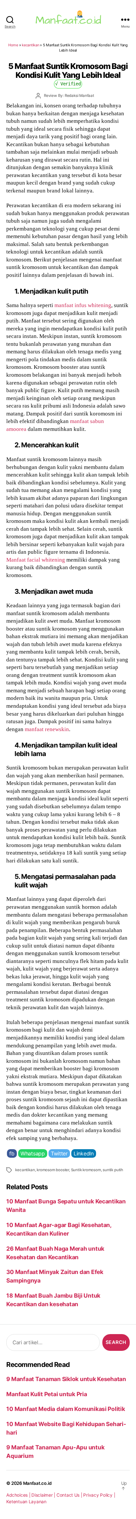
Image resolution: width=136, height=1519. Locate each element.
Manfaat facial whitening (35, 559)
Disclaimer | (43, 1495)
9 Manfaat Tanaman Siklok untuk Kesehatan (66, 1378)
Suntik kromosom (86, 1170)
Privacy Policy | (99, 1495)
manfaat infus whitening (82, 305)
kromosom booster (53, 1170)
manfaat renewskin (47, 729)
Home (13, 45)
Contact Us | (70, 1495)
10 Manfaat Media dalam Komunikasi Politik (65, 1408)
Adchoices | (18, 1495)
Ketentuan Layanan (26, 1501)
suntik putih (113, 1170)
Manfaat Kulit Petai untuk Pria (46, 1394)
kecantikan (30, 45)
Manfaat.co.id (37, 1483)
